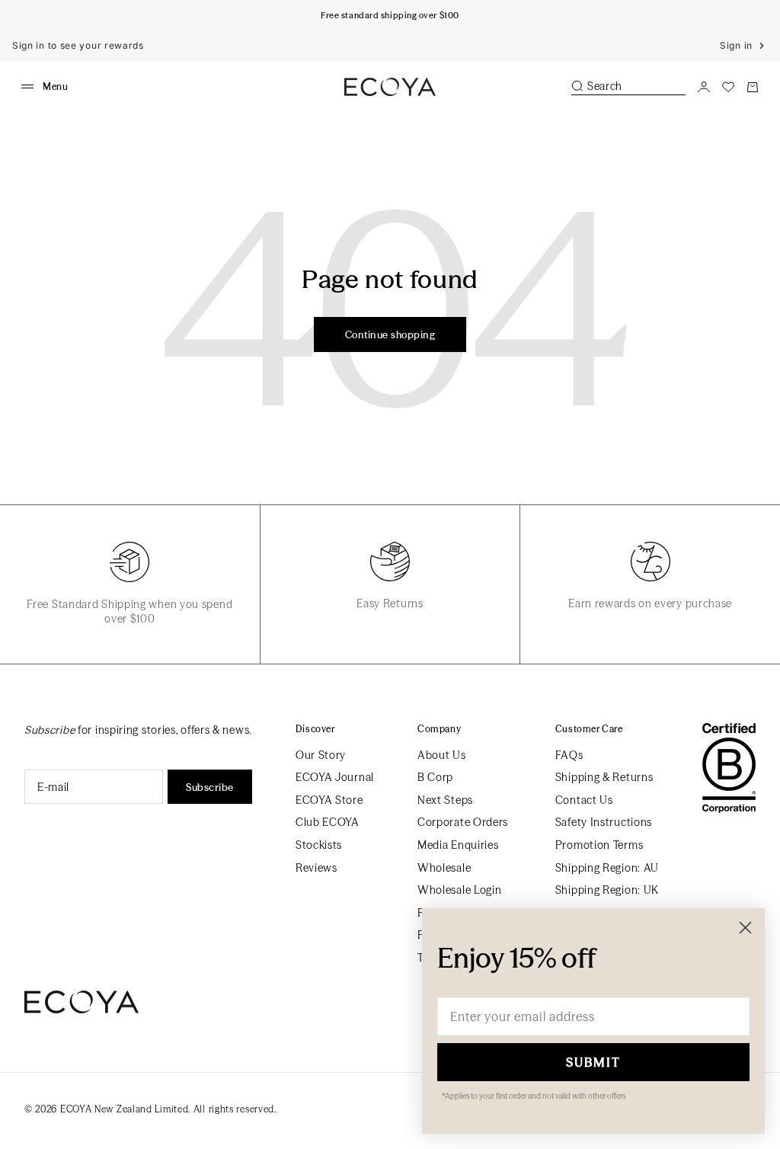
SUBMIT (593, 1062)
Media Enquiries (458, 845)
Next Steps (445, 800)
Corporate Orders (462, 822)
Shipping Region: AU (607, 868)
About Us (441, 755)
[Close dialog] (745, 927)
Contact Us (584, 800)
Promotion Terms (599, 845)
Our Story (321, 755)
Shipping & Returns (604, 777)
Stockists (319, 845)
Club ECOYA (328, 822)
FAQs (569, 755)
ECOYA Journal (335, 777)
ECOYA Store (329, 800)
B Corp (435, 777)
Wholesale (444, 868)
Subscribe (210, 787)
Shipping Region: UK (607, 890)
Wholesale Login (459, 890)
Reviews (316, 868)
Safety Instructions (603, 822)
